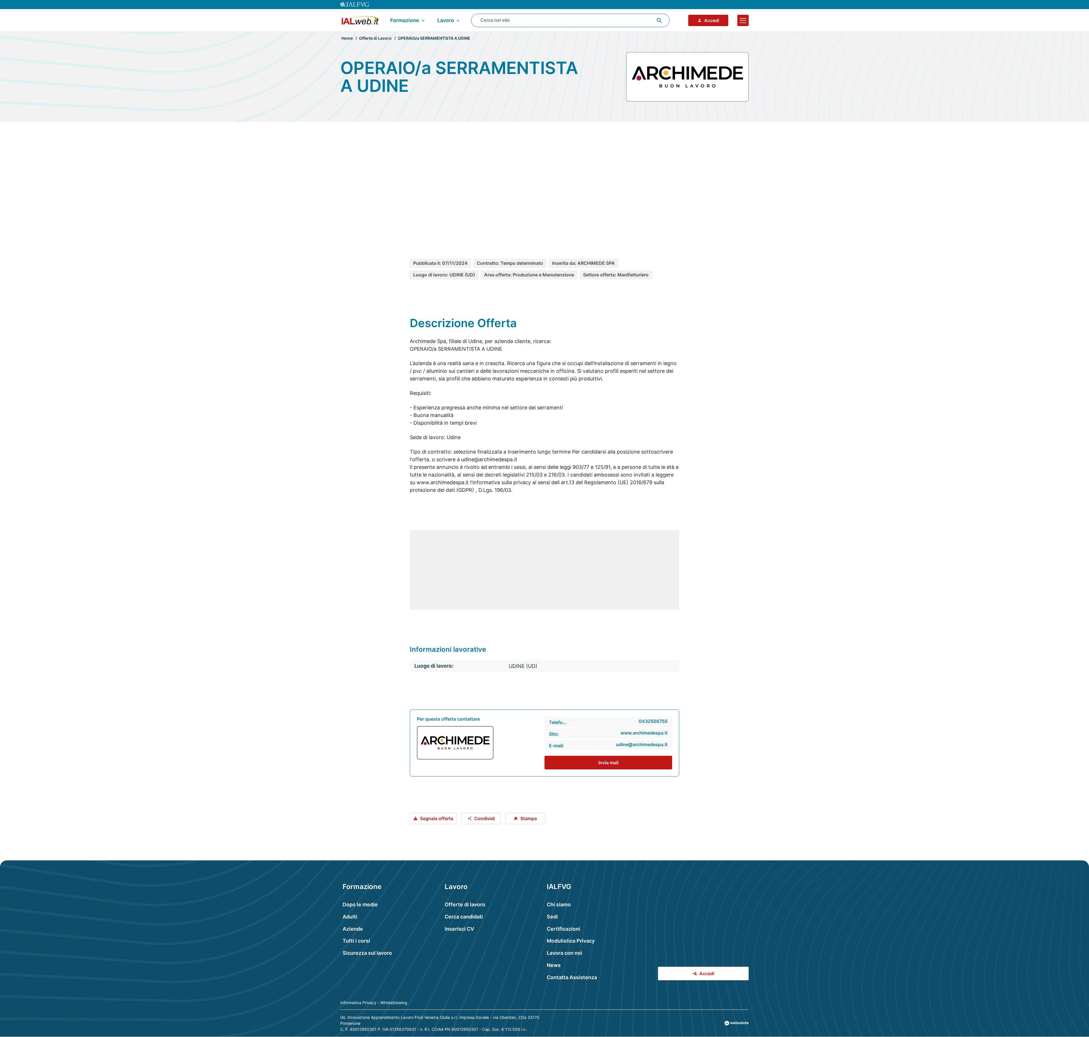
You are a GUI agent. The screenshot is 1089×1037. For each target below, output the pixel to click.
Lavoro (445, 20)
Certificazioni (563, 929)
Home (347, 38)
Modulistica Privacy (571, 941)
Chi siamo (559, 904)
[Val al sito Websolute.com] (737, 1023)
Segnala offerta (436, 818)
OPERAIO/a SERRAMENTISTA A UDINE (434, 38)
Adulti (350, 917)
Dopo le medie (360, 904)
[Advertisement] (544, 179)
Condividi (484, 818)
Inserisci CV (459, 929)
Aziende (353, 929)
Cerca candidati (464, 917)
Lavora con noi (564, 953)
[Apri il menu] (743, 20)
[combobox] (570, 20)
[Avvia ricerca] (659, 20)
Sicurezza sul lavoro (367, 953)
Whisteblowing (393, 1002)
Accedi (711, 20)
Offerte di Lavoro (375, 38)
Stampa (528, 818)
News (554, 965)
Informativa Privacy (358, 1002)
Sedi (552, 917)
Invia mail (608, 762)
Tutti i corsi (356, 941)
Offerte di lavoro (465, 904)
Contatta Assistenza (572, 977)
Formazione (404, 20)
